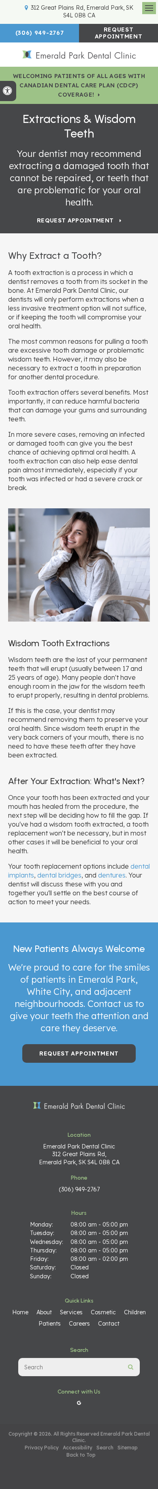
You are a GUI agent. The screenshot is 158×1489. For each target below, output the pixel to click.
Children (135, 1312)
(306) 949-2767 (39, 32)
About (44, 1312)
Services (71, 1312)
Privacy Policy (42, 1448)
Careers (79, 1323)
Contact (109, 1323)
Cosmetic (103, 1312)
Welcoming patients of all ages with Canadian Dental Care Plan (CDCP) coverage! (79, 85)
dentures (112, 875)
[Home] (79, 55)
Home (20, 1312)
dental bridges (59, 875)
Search (104, 1448)
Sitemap (127, 1448)
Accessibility (77, 1448)
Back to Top (81, 1455)
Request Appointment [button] (119, 33)
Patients (49, 1323)
